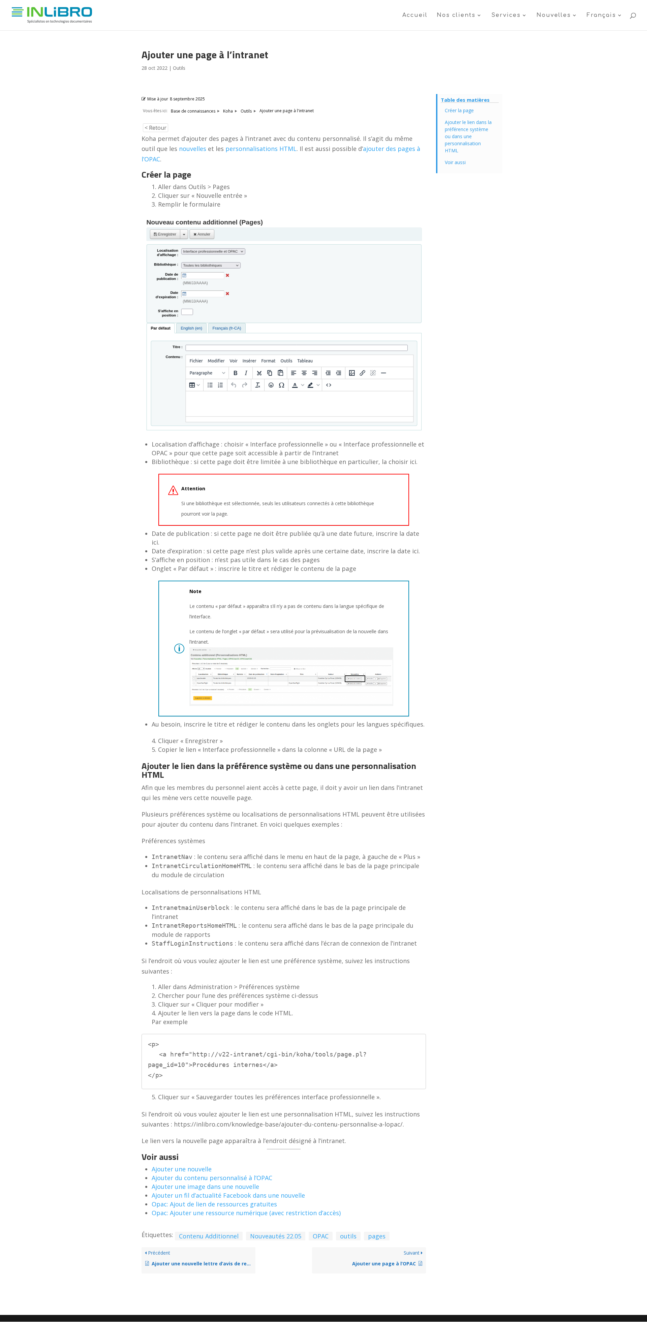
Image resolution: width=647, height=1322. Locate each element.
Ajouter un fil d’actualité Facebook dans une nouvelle (228, 1195)
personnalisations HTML (261, 149)
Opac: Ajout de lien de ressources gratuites (214, 1204)
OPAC (321, 1236)
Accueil (415, 15)
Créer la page (459, 110)
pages (377, 1236)
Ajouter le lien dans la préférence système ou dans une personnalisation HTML (468, 136)
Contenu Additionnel (209, 1236)
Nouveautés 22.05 (275, 1236)
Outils (179, 68)
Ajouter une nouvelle (182, 1169)
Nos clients (456, 15)
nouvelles (192, 149)
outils (348, 1236)
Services (506, 15)
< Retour (155, 127)
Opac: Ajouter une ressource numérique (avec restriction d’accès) (246, 1213)
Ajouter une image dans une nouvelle (205, 1186)
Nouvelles (553, 15)
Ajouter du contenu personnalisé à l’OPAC (212, 1178)
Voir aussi (455, 162)
